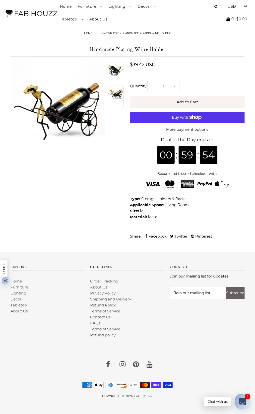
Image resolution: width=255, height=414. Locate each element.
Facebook (157, 236)
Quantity (138, 86)
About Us (98, 19)
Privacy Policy (103, 293)
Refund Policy (103, 305)
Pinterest (203, 236)
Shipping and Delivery (110, 299)
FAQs (95, 323)
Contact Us (100, 317)
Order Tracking (104, 281)
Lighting (118, 6)
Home (66, 6)
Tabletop (69, 19)
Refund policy (103, 335)
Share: (135, 236)
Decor (144, 6)
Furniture (88, 6)
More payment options (187, 129)
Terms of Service (105, 311)
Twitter (181, 236)
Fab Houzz (143, 396)
